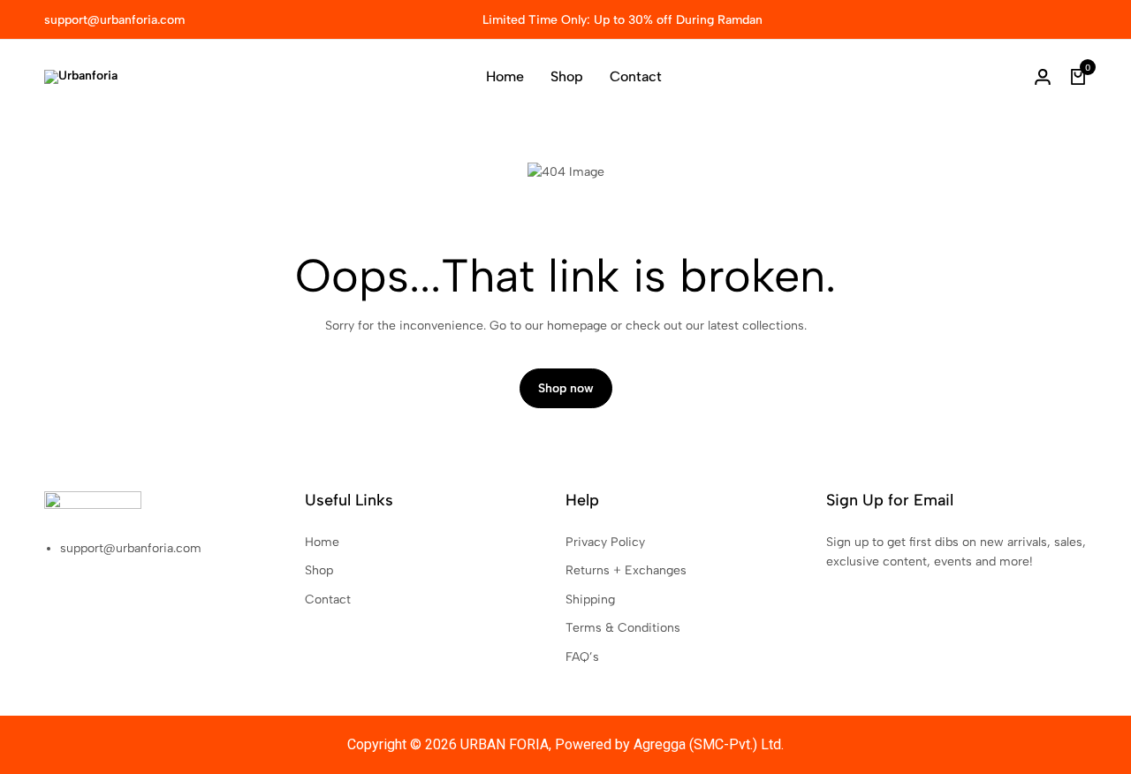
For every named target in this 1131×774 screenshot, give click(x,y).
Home (505, 76)
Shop (566, 76)
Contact (636, 76)
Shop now (566, 388)
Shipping (590, 599)
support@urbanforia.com (114, 19)
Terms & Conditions (623, 627)
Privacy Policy (605, 542)
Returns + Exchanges (626, 570)
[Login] (1042, 77)
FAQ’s (582, 656)
